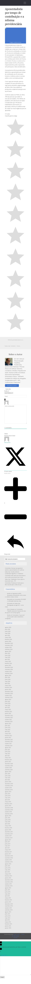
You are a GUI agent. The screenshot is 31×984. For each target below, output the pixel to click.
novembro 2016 (9, 858)
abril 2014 (7, 920)
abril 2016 (7, 872)
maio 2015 (7, 894)
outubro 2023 (8, 695)
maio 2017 (7, 845)
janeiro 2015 (8, 902)
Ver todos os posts (12, 385)
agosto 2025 (8, 651)
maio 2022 (7, 729)
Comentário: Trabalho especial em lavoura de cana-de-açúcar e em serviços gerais (15, 611)
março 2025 (8, 661)
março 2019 (8, 801)
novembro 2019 (9, 785)
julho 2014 (7, 914)
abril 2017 (7, 848)
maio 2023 (7, 705)
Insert (2, 977)
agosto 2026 (8, 627)
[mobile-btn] (25, 3)
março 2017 (8, 849)
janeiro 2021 (8, 761)
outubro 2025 (8, 647)
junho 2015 (7, 892)
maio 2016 (7, 870)
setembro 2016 (8, 862)
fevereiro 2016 (8, 876)
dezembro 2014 (9, 904)
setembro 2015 (8, 886)
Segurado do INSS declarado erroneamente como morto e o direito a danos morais (15, 595)
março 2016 (8, 874)
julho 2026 (7, 629)
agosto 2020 (8, 771)
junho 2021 (7, 751)
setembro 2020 (8, 769)
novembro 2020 (9, 765)
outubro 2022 (8, 719)
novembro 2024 (9, 669)
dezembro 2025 (9, 643)
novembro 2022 (9, 717)
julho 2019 (7, 793)
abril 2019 (7, 799)
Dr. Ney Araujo (15, 936)
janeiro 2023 (8, 713)
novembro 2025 (9, 645)
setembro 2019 (8, 789)
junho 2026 (7, 631)
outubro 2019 (8, 787)
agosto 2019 (8, 791)
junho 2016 (7, 868)
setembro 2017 (8, 837)
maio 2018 (7, 821)
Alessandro (7, 442)
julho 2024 (7, 677)
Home (22, 934)
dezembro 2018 (9, 807)
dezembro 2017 (9, 831)
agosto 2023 (8, 699)
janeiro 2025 (8, 665)
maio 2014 (7, 918)
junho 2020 (7, 775)
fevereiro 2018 (8, 827)
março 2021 (8, 757)
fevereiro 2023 (8, 711)
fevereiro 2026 (8, 639)
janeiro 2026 (8, 641)
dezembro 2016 (9, 856)
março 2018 (8, 825)
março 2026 (8, 637)
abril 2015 (7, 896)
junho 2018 (7, 819)
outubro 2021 (8, 743)
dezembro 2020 (9, 763)
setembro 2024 (8, 673)
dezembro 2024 (9, 667)
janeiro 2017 (8, 854)
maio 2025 (7, 657)
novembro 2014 (9, 906)
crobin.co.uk (16, 934)
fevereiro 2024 (8, 687)
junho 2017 (7, 844)
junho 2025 (7, 655)
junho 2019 (7, 795)
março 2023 (8, 709)
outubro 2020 (8, 767)
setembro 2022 (8, 721)
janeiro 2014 (8, 926)
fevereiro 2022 (8, 735)
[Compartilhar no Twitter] (15, 467)
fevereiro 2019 (8, 803)
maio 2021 (7, 753)
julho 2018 (7, 817)
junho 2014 (7, 916)
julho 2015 (7, 890)
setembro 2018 (8, 813)
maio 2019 (7, 797)
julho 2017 (7, 841)
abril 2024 (7, 683)
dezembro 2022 (9, 715)
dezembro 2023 (9, 691)
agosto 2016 (8, 864)
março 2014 (8, 922)
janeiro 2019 (8, 805)
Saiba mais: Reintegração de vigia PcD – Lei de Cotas (14, 605)
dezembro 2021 (9, 739)
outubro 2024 (8, 671)
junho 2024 (7, 679)
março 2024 (8, 685)
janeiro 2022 (8, 737)
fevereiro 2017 (8, 852)
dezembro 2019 (9, 783)
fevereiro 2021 (8, 759)
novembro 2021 (9, 741)
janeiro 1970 (8, 928)
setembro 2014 (8, 910)
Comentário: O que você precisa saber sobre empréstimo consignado (14, 616)
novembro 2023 (9, 693)
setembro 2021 (8, 745)
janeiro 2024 (8, 689)
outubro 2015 (8, 884)
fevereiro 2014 (8, 924)
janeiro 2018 (8, 830)
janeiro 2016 (8, 878)
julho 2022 (7, 725)
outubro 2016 (8, 860)
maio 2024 (7, 681)
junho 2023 (7, 703)
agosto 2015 (8, 888)
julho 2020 (7, 773)
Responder (4, 955)
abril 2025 (7, 659)
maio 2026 (7, 633)
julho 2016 (7, 866)
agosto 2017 (8, 840)
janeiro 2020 (8, 781)
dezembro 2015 (9, 880)
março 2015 (8, 898)
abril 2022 (7, 731)
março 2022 (8, 733)
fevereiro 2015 (8, 900)
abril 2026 (7, 635)
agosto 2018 (8, 815)
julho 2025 (7, 653)
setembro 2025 (8, 649)
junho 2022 (7, 727)
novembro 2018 (9, 809)
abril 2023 (7, 707)
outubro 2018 (8, 811)
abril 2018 (7, 823)
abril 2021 (7, 755)
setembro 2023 (8, 697)
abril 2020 (7, 779)
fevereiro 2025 (8, 663)
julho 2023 (7, 701)
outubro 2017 (8, 835)
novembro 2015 (9, 882)
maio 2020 (7, 777)
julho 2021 (7, 749)
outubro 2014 (8, 908)
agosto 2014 (8, 912)
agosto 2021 (8, 747)
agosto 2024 (8, 675)
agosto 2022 (8, 723)
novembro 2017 (9, 834)
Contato (16, 937)
